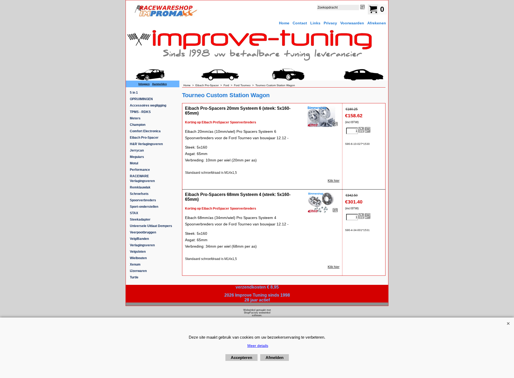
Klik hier (333, 181)
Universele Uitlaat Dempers (151, 226)
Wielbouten (138, 258)
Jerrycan (137, 150)
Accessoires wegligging (148, 105)
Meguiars (137, 157)
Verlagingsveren (142, 245)
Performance (140, 170)
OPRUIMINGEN (141, 99)
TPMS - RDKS (140, 112)
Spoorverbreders (143, 200)
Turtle (134, 277)
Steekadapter (140, 219)
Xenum (135, 264)
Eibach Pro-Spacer (144, 137)
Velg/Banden (139, 239)
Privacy (330, 23)
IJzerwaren (138, 271)
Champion (137, 125)
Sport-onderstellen (144, 207)
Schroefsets (139, 194)
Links (315, 23)
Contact (300, 23)
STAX (134, 213)
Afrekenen (376, 23)
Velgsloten (138, 252)
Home (284, 23)
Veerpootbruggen (143, 232)
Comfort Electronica (145, 131)
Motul (134, 163)
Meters (135, 118)
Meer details (257, 345)
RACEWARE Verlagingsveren (142, 178)
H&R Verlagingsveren (146, 144)
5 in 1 (134, 92)
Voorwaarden (352, 23)
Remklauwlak (140, 187)
